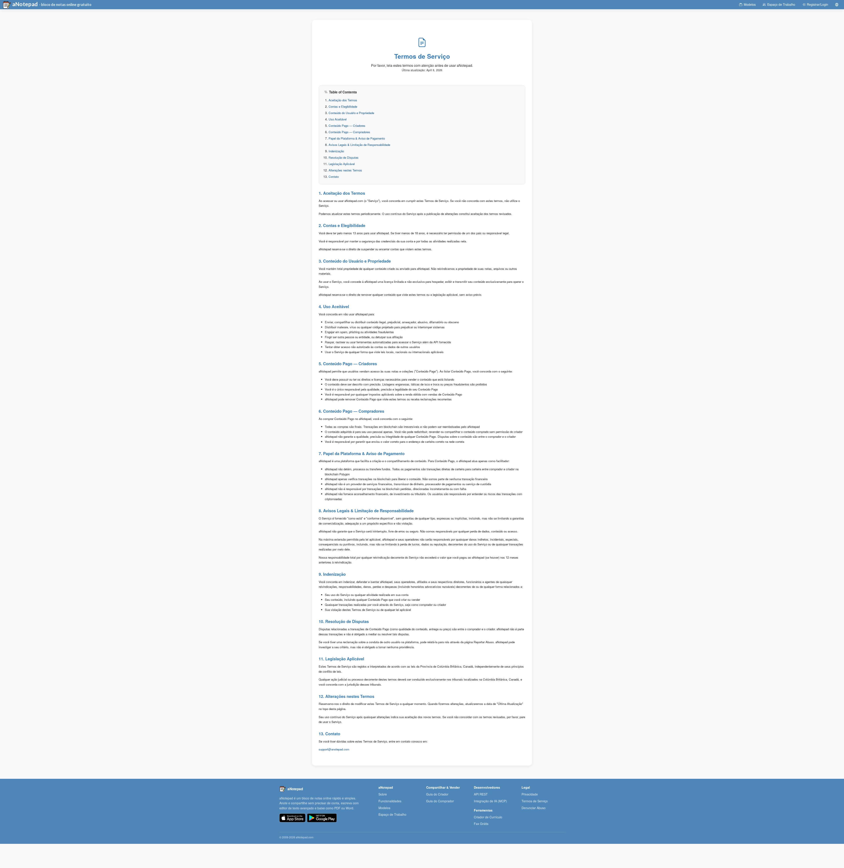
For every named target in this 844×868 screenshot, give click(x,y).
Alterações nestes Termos (345, 170)
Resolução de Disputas (343, 157)
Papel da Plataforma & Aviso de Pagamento (357, 138)
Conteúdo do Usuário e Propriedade (351, 113)
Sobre (382, 794)
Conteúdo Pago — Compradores (349, 132)
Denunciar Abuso (534, 808)
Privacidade (530, 794)
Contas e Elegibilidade (343, 106)
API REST (481, 794)
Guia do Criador (437, 794)
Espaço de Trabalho (392, 814)
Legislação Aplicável (342, 164)
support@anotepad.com (334, 749)
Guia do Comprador (440, 801)
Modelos (384, 808)
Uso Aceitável (338, 119)
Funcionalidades (389, 801)
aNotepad (24, 4)
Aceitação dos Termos (343, 100)
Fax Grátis (481, 823)
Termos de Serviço (535, 801)
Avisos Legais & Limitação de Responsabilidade (359, 145)
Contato (334, 176)
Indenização (336, 151)
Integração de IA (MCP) (490, 801)
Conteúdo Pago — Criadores (347, 125)
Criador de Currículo (488, 817)
